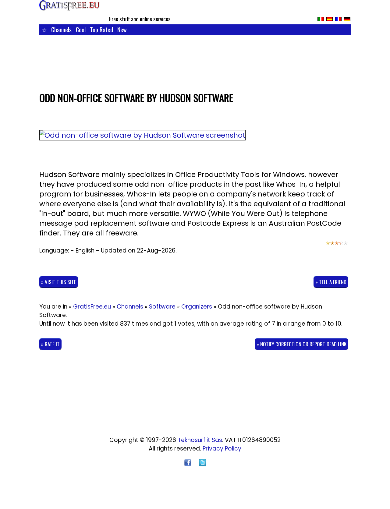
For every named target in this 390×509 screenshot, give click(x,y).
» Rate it (50, 344)
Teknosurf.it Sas (200, 440)
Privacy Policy (222, 448)
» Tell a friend (330, 282)
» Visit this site (58, 282)
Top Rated (101, 29)
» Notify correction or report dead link (301, 344)
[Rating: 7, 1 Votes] (337, 246)
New (122, 29)
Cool (81, 29)
